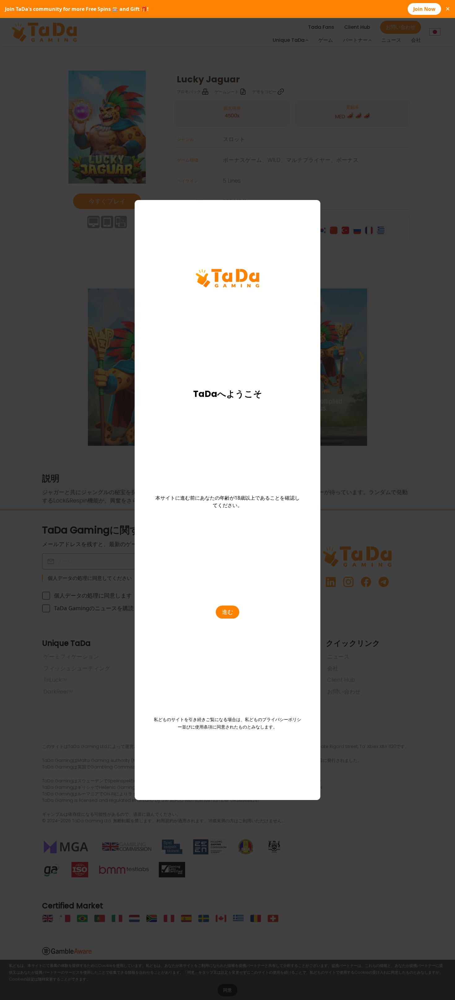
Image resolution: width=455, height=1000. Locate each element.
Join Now (424, 9)
